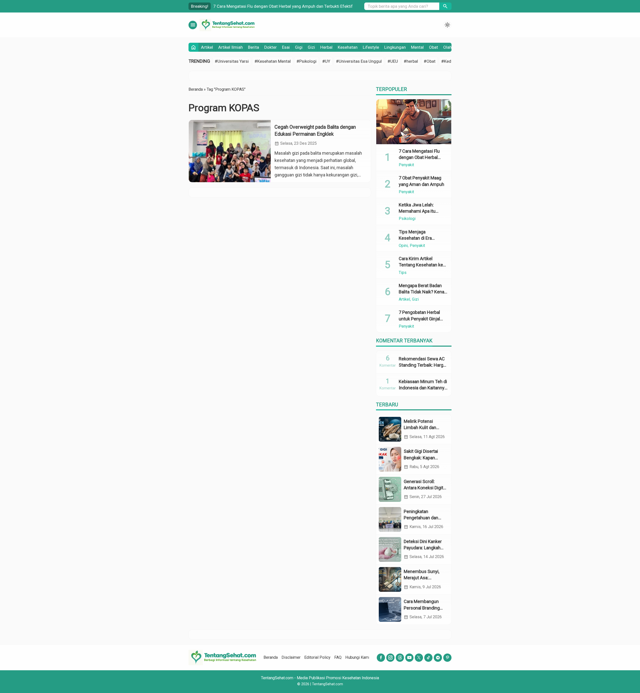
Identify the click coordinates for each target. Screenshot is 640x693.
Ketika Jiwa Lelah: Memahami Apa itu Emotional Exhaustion (420, 211)
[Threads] (400, 658)
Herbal (326, 47)
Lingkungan (395, 47)
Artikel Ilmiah (230, 47)
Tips (402, 272)
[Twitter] (419, 658)
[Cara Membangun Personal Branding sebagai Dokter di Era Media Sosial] (390, 609)
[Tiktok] (428, 658)
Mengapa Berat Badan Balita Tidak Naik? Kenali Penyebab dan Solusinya (423, 292)
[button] (445, 6)
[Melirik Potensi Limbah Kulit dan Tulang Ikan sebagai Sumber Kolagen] (390, 429)
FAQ (338, 657)
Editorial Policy (317, 657)
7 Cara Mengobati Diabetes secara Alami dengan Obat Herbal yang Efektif (282, 6)
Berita (253, 47)
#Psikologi (306, 61)
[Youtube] (409, 658)
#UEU (393, 61)
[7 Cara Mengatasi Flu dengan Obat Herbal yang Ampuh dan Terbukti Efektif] (413, 121)
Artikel (207, 47)
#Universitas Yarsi (232, 61)
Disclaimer (291, 657)
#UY (326, 61)
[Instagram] (390, 658)
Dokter (270, 47)
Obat (433, 47)
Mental (417, 47)
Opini (403, 246)
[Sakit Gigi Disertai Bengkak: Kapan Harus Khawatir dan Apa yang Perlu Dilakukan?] (390, 459)
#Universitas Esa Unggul (359, 61)
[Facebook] (381, 658)
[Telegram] (438, 658)
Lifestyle (371, 47)
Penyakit (406, 165)
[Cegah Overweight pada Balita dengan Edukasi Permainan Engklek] (230, 151)
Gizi (311, 47)
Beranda (271, 657)
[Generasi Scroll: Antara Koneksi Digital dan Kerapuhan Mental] (390, 489)
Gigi (298, 47)
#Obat (430, 61)
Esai (286, 47)
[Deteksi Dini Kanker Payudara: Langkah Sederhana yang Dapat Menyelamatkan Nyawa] (390, 549)
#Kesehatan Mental (272, 61)
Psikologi (407, 219)
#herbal (411, 61)
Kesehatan (348, 47)
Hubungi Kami (357, 657)
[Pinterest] (447, 658)
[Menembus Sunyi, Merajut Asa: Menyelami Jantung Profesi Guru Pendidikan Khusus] (390, 579)
